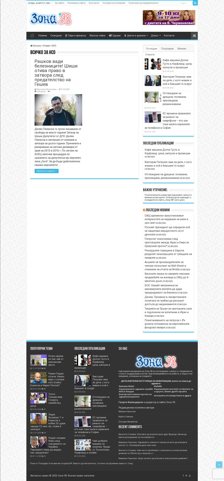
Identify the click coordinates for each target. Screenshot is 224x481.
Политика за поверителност (144, 3)
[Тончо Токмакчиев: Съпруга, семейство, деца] (38, 398)
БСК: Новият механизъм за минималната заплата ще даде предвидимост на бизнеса (163, 289)
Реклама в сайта (77, 3)
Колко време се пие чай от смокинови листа (55, 360)
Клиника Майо (126, 386)
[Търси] (195, 2)
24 (45, 433)
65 (45, 389)
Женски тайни (97, 35)
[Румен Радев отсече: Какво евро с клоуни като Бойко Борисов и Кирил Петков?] (38, 377)
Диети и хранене (136, 35)
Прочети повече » (47, 171)
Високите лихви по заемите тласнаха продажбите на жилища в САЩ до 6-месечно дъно (167, 277)
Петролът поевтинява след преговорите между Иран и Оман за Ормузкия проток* (167, 242)
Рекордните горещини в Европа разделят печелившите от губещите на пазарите (168, 254)
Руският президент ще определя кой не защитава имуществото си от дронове (167, 231)
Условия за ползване (113, 3)
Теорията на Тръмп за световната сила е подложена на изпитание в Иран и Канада (168, 312)
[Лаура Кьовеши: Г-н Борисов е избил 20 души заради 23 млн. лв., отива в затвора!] (38, 418)
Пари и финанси (77, 35)
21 (45, 456)
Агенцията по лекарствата (168, 395)
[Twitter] (186, 476)
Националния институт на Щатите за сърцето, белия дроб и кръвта (173, 390)
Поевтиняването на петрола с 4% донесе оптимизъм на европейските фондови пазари (167, 324)
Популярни (167, 48)
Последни (151, 48)
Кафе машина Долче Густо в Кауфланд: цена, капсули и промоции (177, 64)
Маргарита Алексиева (46, 89)
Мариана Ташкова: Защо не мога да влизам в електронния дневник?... (154, 458)
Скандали (56, 35)
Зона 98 (170, 402)
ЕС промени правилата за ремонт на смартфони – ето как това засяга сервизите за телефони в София (168, 120)
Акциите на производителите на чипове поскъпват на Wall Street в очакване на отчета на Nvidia (165, 266)
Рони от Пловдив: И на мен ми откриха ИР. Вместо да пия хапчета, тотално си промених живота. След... (82, 463)
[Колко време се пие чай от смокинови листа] (38, 360)
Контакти (94, 3)
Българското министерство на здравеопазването (135, 395)
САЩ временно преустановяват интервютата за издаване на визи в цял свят (166, 219)
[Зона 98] (50, 18)
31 (45, 409)
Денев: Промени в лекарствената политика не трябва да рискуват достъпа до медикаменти (165, 300)
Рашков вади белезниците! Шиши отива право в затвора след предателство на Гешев (56, 73)
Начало (36, 45)
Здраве (116, 35)
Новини (43, 35)
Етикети (150, 54)
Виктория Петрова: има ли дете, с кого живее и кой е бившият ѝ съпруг (177, 80)
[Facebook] (183, 476)
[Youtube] (189, 476)
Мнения (182, 48)
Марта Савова (126, 416)
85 (45, 368)
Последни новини (158, 210)
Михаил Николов (127, 411)
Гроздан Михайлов (128, 421)
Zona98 (32, 35)
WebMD (158, 386)
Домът (155, 35)
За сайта (59, 3)
